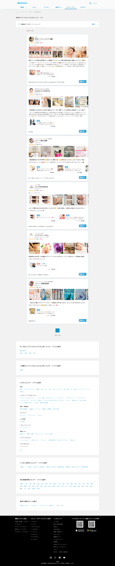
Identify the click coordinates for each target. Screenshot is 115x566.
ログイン (95, 3)
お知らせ (56, 526)
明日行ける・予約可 (50, 467)
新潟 (76, 483)
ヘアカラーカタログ (35, 526)
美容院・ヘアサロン (24, 505)
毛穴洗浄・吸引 (51, 440)
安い (21, 450)
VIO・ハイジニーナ (57, 389)
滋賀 (33, 486)
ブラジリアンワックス (29, 389)
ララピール (39, 415)
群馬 (46, 483)
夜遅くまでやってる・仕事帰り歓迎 (80, 467)
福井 (88, 483)
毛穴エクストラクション (63, 440)
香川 (71, 486)
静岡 (21, 486)
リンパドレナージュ (24, 400)
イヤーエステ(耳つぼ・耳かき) (50, 400)
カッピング (33, 400)
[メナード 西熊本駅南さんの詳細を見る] (57, 301)
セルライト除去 (48, 434)
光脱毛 (37, 389)
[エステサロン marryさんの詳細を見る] (57, 254)
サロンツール (57, 534)
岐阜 (92, 483)
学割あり (22, 467)
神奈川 (54, 483)
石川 (84, 483)
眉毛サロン (51, 505)
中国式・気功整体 (44, 402)
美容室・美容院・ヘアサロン (21, 521)
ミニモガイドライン (58, 539)
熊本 (30, 12)
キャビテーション (39, 434)
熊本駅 (21, 370)
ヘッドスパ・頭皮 (40, 398)
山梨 (68, 483)
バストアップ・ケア (24, 427)
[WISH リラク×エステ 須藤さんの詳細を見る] (57, 59)
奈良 (49, 486)
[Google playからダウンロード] (92, 530)
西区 (30, 353)
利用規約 (56, 541)
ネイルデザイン (34, 534)
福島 (34, 483)
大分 (25, 488)
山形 (26, 483)
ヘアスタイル (34, 521)
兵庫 (45, 486)
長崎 (91, 486)
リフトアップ (43, 440)
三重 (29, 486)
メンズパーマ (34, 531)
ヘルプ (55, 549)
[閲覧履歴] (90, 3)
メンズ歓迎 (28, 467)
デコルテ (68, 400)
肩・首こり (61, 400)
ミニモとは (56, 521)
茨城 (38, 483)
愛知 (25, 486)
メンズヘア (33, 524)
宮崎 (29, 488)
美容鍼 (43, 409)
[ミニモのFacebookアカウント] (60, 558)
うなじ (49, 389)
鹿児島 (33, 488)
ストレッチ (37, 409)
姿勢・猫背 (56, 409)
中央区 (25, 353)
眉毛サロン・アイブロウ (20, 529)
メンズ (87, 389)
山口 (67, 486)
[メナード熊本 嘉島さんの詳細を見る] (57, 158)
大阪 (41, 486)
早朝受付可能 (61, 467)
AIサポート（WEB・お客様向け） (61, 552)
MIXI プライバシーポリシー (60, 546)
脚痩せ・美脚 (30, 434)
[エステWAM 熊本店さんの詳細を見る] (57, 205)
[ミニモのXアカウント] (55, 558)
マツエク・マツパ (43, 505)
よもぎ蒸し (22, 421)
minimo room (57, 529)
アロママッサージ (71, 398)
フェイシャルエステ (24, 440)
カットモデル (34, 539)
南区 (21, 353)
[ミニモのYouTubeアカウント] (64, 558)
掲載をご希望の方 (58, 531)
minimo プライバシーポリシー (60, 544)
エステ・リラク (24, 12)
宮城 (30, 483)
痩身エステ (22, 434)
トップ (17, 12)
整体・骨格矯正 (23, 409)
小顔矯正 (31, 409)
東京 (64, 483)
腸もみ (39, 400)
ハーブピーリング (31, 415)
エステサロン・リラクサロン (21, 531)
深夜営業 (68, 467)
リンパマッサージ (60, 398)
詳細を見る (82, 81)
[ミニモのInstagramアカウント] (51, 558)
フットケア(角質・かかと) (26, 402)
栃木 (42, 483)
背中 (68, 389)
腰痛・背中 (74, 400)
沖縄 (38, 488)
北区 (34, 353)
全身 (42, 389)
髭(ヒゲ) (22, 391)
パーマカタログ (34, 529)
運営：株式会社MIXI (58, 524)
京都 (37, 486)
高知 (79, 486)
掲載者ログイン (57, 536)
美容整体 (49, 409)
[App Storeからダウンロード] (80, 530)
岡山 (59, 486)
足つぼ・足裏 (82, 400)
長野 (72, 483)
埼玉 (50, 483)
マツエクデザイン (35, 536)
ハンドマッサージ (81, 398)
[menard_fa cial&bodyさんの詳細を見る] (57, 110)
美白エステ (73, 440)
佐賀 (87, 486)
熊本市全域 (22, 350)
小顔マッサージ (34, 440)
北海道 (21, 483)
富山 (80, 483)
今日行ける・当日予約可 (38, 467)
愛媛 (75, 486)
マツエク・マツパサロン (20, 526)
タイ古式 (36, 402)
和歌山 (53, 486)
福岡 (83, 486)
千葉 (60, 483)
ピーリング (22, 415)
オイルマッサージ (50, 398)
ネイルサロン (34, 505)
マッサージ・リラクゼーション (27, 398)
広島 (63, 486)
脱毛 (21, 389)
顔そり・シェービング (79, 389)
